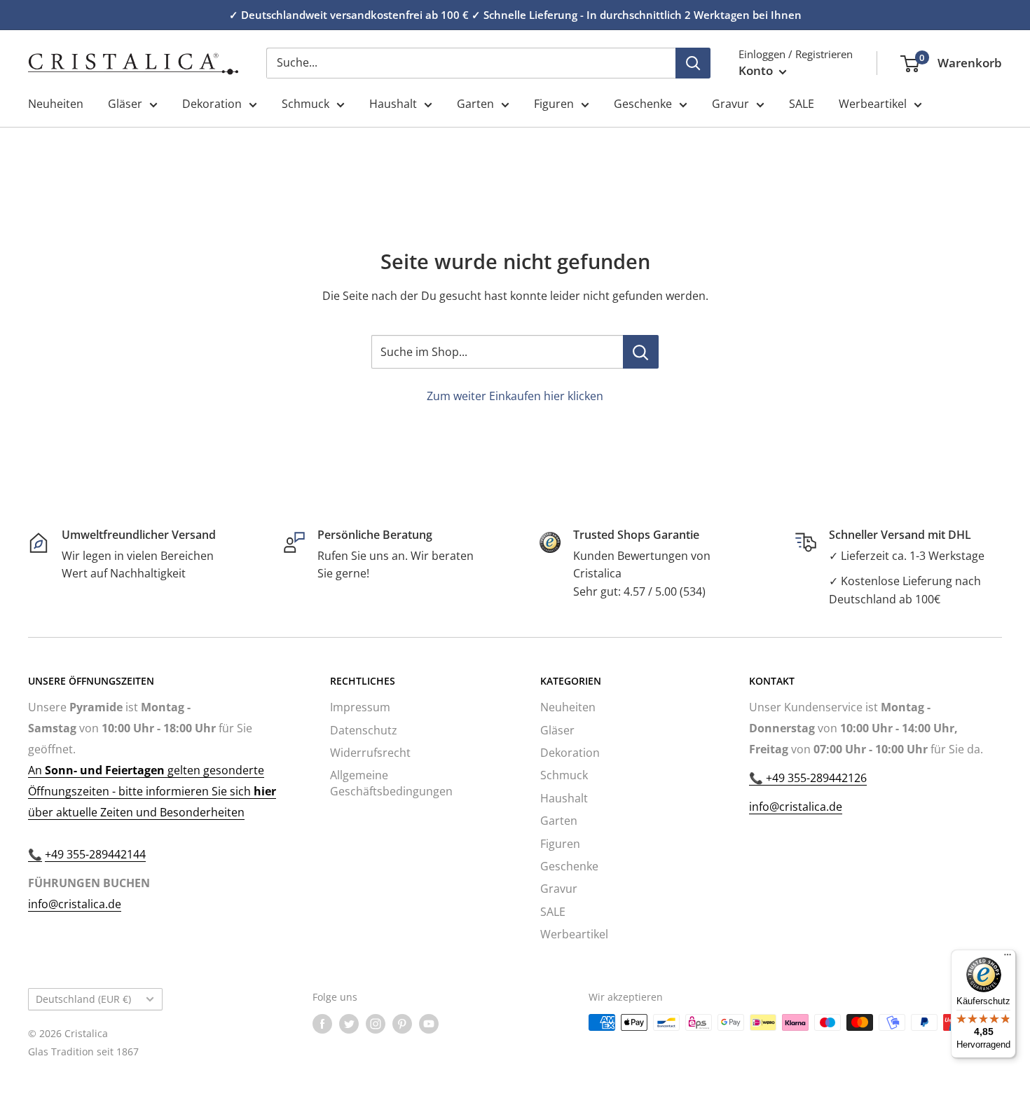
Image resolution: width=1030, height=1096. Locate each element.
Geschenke (643, 103)
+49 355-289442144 (95, 854)
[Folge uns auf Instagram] (375, 1024)
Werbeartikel (873, 103)
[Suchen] (692, 63)
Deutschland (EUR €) (83, 999)
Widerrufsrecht (370, 752)
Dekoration (212, 103)
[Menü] (1007, 958)
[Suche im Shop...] (641, 352)
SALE (801, 103)
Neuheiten (55, 103)
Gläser (125, 103)
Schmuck (305, 103)
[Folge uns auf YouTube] (429, 1024)
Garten (475, 103)
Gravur (730, 103)
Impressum (360, 707)
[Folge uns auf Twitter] (349, 1024)
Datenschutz (363, 730)
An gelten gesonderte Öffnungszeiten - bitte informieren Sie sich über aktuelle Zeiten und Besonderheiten (152, 791)
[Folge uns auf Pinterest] (402, 1024)
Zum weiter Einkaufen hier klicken (515, 396)
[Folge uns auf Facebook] (322, 1024)
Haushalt (393, 103)
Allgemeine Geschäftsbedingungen (391, 782)
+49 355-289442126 (815, 778)
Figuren (554, 103)
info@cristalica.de (74, 904)
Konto (757, 70)
